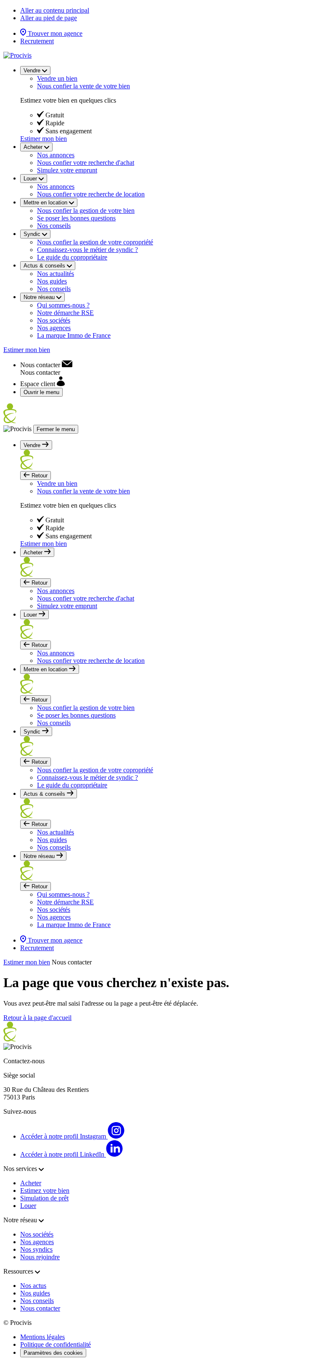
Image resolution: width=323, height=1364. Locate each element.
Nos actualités (55, 273)
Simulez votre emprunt (67, 170)
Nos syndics (36, 1249)
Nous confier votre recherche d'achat (85, 162)
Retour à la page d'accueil (37, 1017)
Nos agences (54, 327)
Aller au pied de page (48, 17)
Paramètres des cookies (53, 1353)
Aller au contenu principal (54, 10)
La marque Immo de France (74, 335)
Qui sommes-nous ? (63, 305)
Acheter (30, 1183)
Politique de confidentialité (55, 1344)
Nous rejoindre (40, 1257)
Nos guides (52, 281)
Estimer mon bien (43, 138)
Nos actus (33, 1285)
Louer (28, 1205)
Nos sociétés (53, 320)
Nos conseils (54, 225)
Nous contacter (40, 1308)
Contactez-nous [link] (24, 1061)
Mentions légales (42, 1336)
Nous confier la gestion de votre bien (86, 210)
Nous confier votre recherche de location (91, 194)
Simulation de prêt (44, 1198)
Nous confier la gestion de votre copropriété (95, 242)
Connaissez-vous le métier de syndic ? (87, 249)
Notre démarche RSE (65, 312)
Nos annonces (55, 155)
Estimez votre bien (44, 1190)
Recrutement (37, 41)
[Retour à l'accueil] (17, 55)
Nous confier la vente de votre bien (83, 86)
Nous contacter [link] (72, 962)
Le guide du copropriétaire (72, 257)
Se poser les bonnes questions (76, 218)
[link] (46, 364)
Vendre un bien (57, 78)
